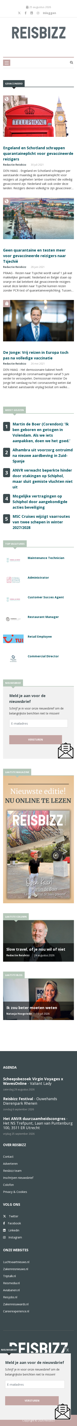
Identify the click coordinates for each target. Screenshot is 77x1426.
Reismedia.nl (11, 1283)
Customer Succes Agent (46, 597)
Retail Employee (40, 636)
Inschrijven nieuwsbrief (18, 1178)
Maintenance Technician (46, 558)
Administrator (38, 577)
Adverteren (10, 1164)
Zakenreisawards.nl (16, 1304)
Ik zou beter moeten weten (31, 1007)
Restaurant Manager (43, 617)
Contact (8, 1157)
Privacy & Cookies (15, 1192)
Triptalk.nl (9, 1276)
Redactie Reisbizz (14, 164)
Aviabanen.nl (11, 1290)
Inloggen (49, 13)
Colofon (8, 1185)
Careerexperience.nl (16, 1311)
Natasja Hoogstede (19, 1013)
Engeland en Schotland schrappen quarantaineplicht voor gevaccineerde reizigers (38, 153)
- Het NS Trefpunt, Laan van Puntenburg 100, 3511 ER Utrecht (38, 1123)
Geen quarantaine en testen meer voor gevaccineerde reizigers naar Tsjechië (34, 256)
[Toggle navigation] (6, 63)
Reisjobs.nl (10, 1297)
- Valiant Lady (33, 1081)
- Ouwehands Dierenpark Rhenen (30, 1101)
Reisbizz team (12, 1171)
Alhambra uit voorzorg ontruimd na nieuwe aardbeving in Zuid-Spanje (43, 455)
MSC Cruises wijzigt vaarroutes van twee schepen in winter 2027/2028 (41, 522)
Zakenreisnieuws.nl (15, 1269)
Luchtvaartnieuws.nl (16, 1262)
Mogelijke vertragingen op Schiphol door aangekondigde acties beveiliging (40, 502)
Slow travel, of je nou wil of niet (35, 949)
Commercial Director (43, 656)
